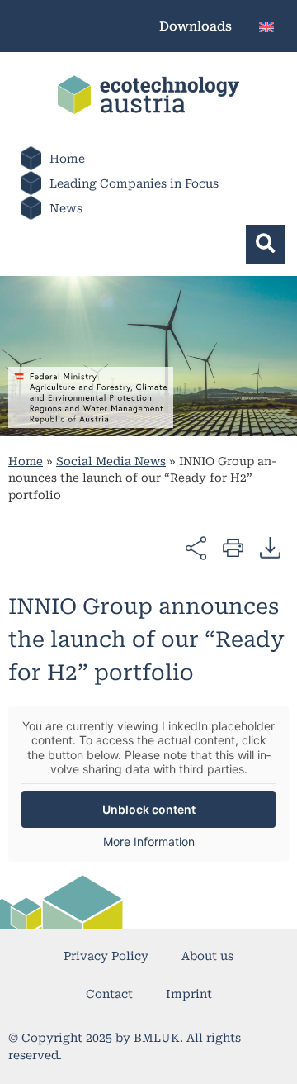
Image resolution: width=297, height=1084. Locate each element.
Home (67, 158)
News (66, 208)
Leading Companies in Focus (134, 183)
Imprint (189, 994)
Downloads (195, 26)
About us (207, 956)
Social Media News (111, 461)
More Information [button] (149, 841)
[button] (265, 244)
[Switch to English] (266, 26)
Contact (109, 994)
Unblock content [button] (149, 809)
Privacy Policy (106, 956)
